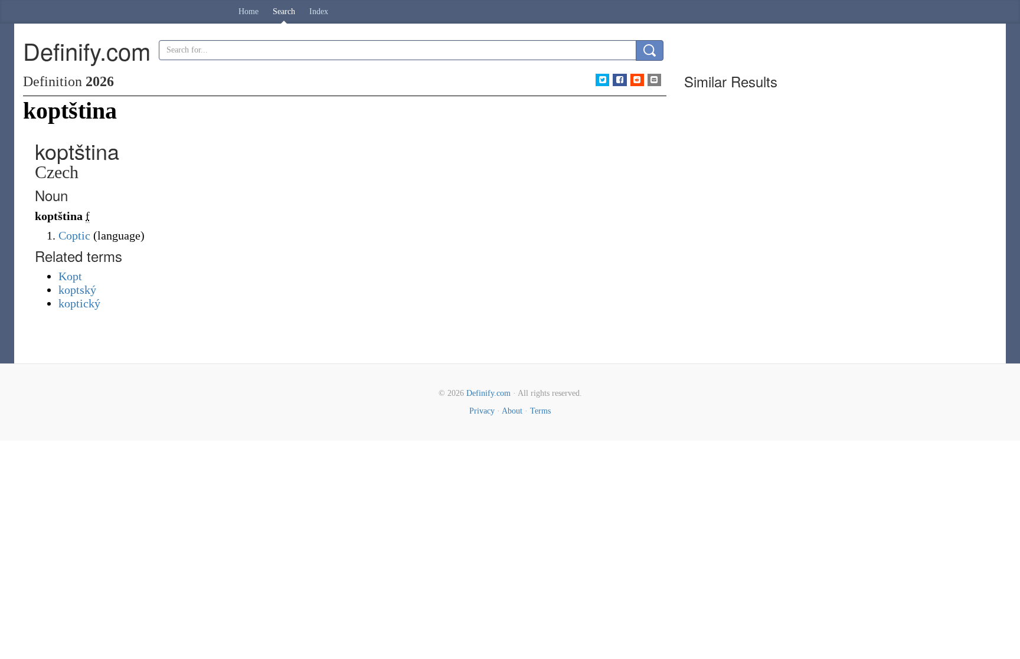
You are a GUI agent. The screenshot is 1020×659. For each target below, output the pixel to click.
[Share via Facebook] (619, 80)
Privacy (482, 410)
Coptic (74, 235)
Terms (540, 410)
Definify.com (488, 393)
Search (284, 11)
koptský (77, 289)
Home (248, 11)
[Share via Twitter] (602, 80)
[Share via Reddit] (637, 80)
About (512, 410)
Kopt (70, 276)
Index (318, 11)
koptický (79, 303)
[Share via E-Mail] (654, 80)
